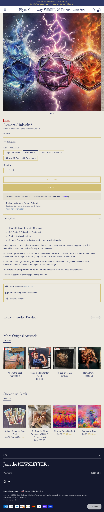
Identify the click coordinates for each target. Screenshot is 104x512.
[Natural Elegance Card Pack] (14, 416)
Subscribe (96, 473)
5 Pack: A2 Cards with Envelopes (21, 158)
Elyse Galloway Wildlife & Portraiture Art (21, 129)
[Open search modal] (93, 9)
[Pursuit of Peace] (64, 358)
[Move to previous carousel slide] (92, 317)
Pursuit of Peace (64, 373)
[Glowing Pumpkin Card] (64, 416)
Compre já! (52, 188)
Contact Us (28, 286)
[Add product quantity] (6, 170)
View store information (15, 209)
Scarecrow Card (89, 431)
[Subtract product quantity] (13, 170)
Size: (11, 148)
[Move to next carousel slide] (98, 317)
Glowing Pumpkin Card (64, 431)
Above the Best (15, 373)
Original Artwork (13, 152)
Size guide (11, 142)
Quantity (7, 165)
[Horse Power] (89, 358)
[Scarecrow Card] (89, 416)
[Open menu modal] (4, 9)
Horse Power (89, 373)
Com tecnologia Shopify (11, 500)
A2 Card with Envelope (51, 152)
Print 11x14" (30, 152)
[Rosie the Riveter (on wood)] (39, 358)
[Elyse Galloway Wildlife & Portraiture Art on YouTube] (9, 482)
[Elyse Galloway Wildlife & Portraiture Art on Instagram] (4, 482)
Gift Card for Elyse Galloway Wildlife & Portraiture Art (39, 434)
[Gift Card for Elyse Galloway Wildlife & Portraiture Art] (39, 416)
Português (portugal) (10, 491)
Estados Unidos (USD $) (32, 491)
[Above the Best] (14, 358)
